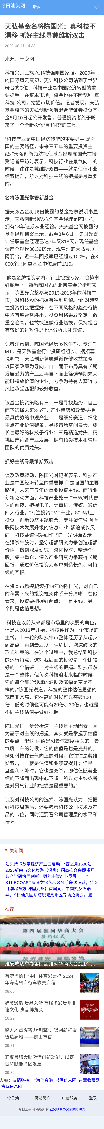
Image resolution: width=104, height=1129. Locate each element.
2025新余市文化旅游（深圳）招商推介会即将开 (49, 870)
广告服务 (70, 1098)
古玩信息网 (11, 1086)
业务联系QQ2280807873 (67, 1109)
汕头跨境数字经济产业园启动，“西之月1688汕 (48, 864)
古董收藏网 (89, 1080)
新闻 (37, 7)
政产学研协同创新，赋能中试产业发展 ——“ (46, 876)
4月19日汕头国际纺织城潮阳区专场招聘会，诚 (48, 895)
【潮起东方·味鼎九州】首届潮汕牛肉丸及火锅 (48, 888)
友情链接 (21, 1080)
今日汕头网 (13, 6)
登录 (93, 1098)
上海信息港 (42, 1080)
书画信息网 (65, 1080)
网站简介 (43, 1098)
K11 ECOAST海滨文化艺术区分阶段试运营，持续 (51, 882)
